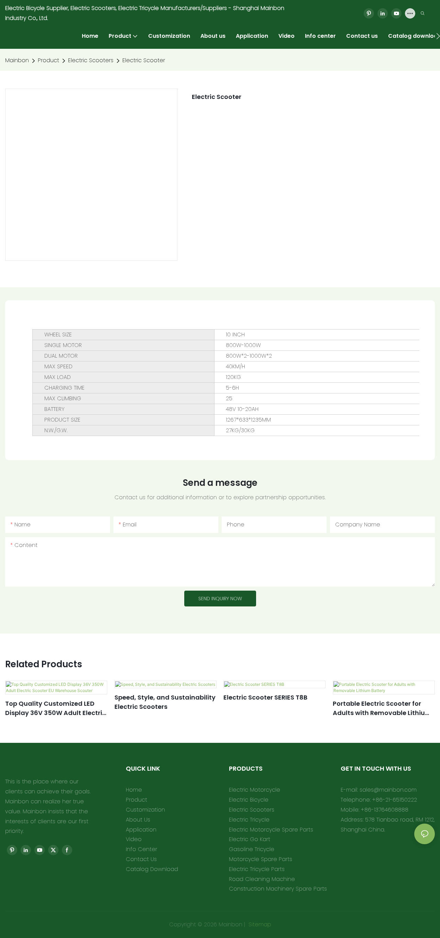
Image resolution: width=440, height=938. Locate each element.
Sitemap (259, 924)
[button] (438, 36)
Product (48, 60)
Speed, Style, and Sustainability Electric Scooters (165, 702)
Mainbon (17, 60)
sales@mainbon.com (388, 790)
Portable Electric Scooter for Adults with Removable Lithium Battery (382, 708)
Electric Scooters (90, 60)
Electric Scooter (143, 60)
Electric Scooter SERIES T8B (265, 697)
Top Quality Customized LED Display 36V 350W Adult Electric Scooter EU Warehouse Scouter (55, 708)
